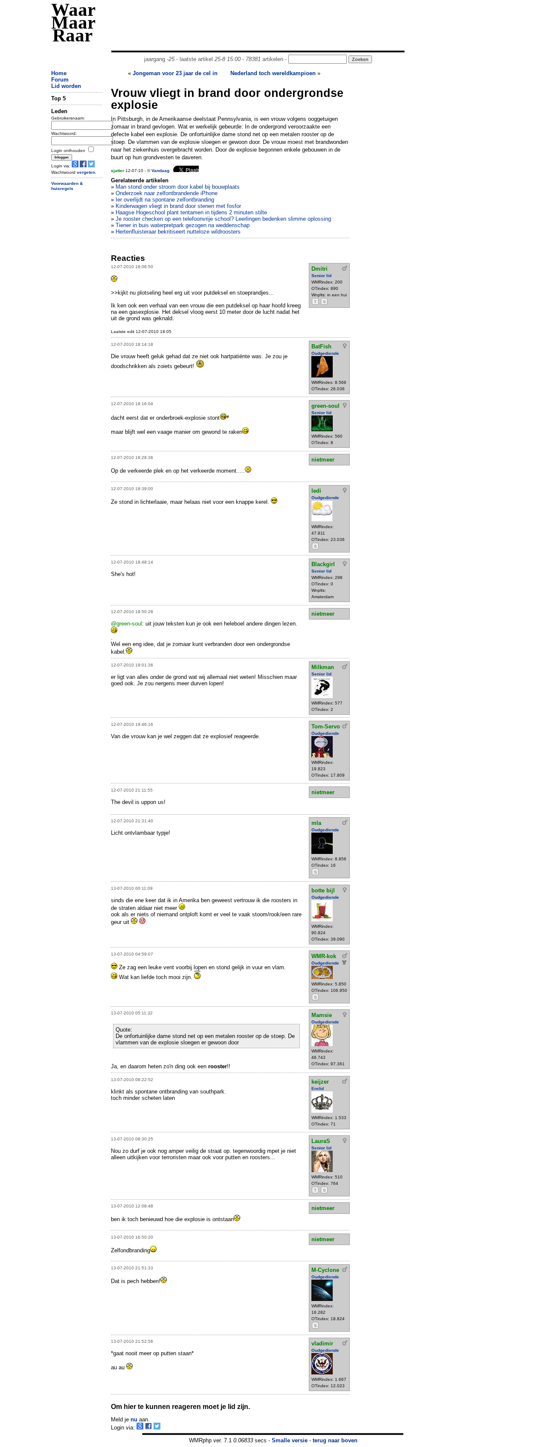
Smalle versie (290, 1440)
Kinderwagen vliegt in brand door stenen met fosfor (178, 206)
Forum (60, 79)
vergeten (86, 172)
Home (59, 73)
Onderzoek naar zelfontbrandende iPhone (167, 193)
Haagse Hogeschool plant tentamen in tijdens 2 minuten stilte (191, 212)
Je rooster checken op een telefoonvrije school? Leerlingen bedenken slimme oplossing (223, 219)
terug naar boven (335, 1440)
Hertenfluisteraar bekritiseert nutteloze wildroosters (178, 231)
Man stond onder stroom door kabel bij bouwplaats (178, 187)
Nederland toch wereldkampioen (273, 73)
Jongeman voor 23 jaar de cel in (175, 73)
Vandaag (160, 170)
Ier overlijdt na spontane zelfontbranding (165, 199)
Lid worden (66, 86)
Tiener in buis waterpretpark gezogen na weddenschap (183, 225)
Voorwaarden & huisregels (67, 186)
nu (134, 1419)
